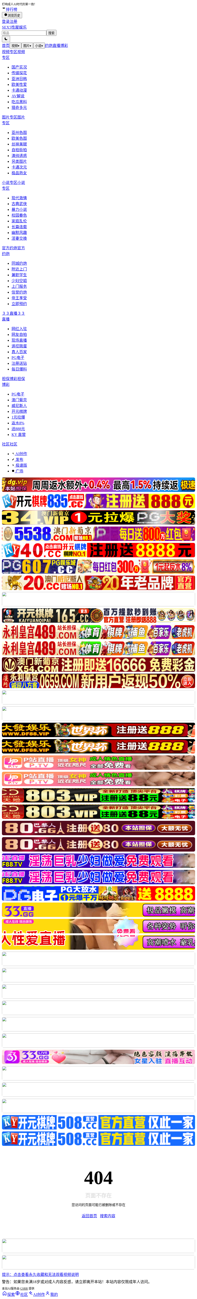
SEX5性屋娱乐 (14, 27)
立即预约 (19, 304)
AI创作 (21, 454)
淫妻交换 (19, 238)
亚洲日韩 (19, 79)
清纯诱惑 (19, 156)
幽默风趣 (19, 233)
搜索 (51, 33)
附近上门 (19, 269)
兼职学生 (19, 275)
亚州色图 (19, 133)
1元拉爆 (18, 417)
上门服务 (19, 286)
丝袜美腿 (19, 144)
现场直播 (19, 340)
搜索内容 (107, 1216)
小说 (39, 46)
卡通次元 (19, 167)
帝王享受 (19, 298)
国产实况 (19, 67)
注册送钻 (19, 363)
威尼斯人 (19, 406)
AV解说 (18, 96)
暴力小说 (19, 209)
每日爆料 (19, 369)
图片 (27, 46)
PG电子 (18, 358)
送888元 (18, 429)
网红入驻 (19, 329)
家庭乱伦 (19, 221)
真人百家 (19, 352)
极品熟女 (19, 173)
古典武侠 (19, 204)
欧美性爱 (19, 84)
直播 (56, 46)
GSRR (24, 1288)
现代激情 (19, 198)
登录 (6, 21)
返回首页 (89, 1216)
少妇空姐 (19, 281)
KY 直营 (19, 435)
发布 (19, 460)
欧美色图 (19, 138)
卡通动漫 (19, 90)
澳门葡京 (19, 400)
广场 (19, 471)
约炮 (49, 46)
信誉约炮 (19, 292)
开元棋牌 (19, 411)
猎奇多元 (19, 108)
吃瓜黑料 (19, 102)
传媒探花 (19, 73)
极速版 (21, 465)
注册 (13, 21)
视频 (15, 46)
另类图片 (19, 161)
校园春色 (19, 215)
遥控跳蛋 (19, 346)
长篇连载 (19, 227)
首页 (6, 46)
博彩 (64, 46)
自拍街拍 (19, 150)
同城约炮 (19, 263)
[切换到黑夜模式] (6, 39)
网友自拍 (19, 335)
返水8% (18, 423)
